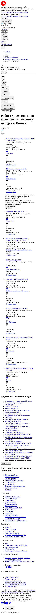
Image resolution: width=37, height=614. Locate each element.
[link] (4, 36)
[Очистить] (4, 72)
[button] (3, 41)
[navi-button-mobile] (3, 47)
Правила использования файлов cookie (14, 16)
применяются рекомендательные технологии (18, 591)
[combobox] (10, 68)
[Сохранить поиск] (3, 77)
